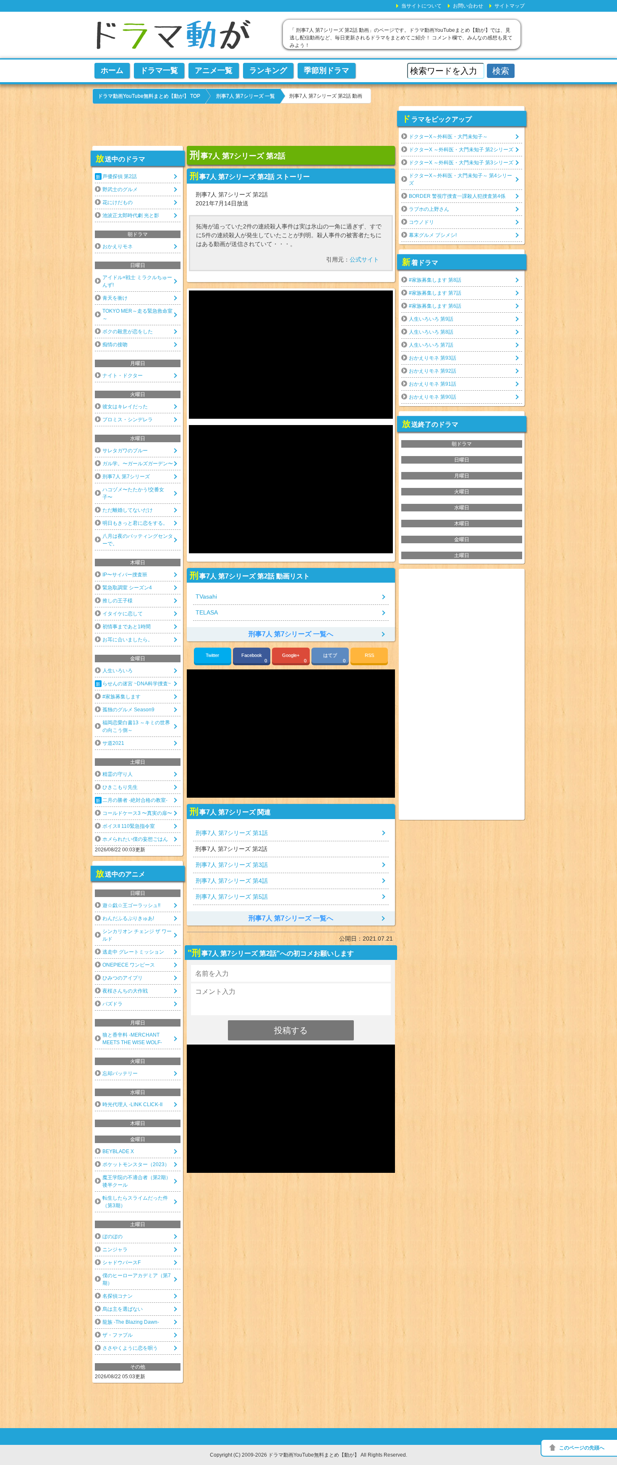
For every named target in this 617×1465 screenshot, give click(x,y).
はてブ (334, 658)
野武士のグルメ (120, 189)
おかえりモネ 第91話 (432, 384)
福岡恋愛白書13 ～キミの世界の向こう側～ (136, 726)
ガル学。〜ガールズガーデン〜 (137, 464)
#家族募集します (121, 697)
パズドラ (112, 1004)
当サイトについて (421, 6)
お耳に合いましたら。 (127, 640)
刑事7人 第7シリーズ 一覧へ (290, 634)
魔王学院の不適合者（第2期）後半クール (136, 1181)
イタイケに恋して (122, 614)
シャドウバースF (121, 1262)
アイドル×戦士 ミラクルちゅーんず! (137, 281)
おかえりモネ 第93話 (432, 358)
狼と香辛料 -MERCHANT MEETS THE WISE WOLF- (132, 1038)
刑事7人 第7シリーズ (126, 477)
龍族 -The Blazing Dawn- (130, 1322)
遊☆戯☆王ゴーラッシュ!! (131, 905)
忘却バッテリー (120, 1073)
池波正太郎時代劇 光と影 (130, 215)
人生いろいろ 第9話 (431, 319)
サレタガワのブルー (125, 451)
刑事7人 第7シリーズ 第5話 (232, 896)
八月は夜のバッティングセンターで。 (137, 540)
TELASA (207, 612)
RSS (369, 655)
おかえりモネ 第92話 (432, 371)
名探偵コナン (117, 1296)
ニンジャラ (115, 1249)
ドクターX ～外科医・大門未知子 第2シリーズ (461, 150)
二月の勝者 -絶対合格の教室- (134, 800)
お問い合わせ (468, 6)
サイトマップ (509, 6)
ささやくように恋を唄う (130, 1348)
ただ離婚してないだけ (127, 510)
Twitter (212, 655)
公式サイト (364, 259)
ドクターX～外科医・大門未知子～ (448, 137)
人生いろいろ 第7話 (431, 345)
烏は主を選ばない (122, 1309)
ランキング (268, 70)
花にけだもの (117, 202)
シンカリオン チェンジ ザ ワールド (137, 935)
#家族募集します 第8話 (435, 280)
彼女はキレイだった (125, 407)
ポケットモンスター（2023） (136, 1164)
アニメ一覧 (214, 70)
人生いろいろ (117, 671)
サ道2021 (113, 743)
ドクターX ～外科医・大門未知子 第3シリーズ (461, 163)
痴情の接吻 (115, 344)
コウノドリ (421, 222)
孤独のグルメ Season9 (128, 710)
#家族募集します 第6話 (435, 306)
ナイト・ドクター (122, 376)
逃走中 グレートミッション (133, 952)
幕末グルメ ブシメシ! (433, 235)
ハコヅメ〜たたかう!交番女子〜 (133, 493)
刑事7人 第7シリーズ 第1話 (232, 833)
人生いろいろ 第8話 (431, 332)
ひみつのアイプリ (122, 978)
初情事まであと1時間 (126, 627)
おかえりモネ (117, 246)
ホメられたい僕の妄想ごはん (135, 839)
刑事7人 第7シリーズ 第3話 (232, 864)
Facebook (254, 658)
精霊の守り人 (117, 774)
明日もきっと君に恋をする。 (135, 523)
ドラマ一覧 (159, 70)
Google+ (294, 658)
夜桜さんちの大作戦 (125, 991)
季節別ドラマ (326, 70)
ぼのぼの (112, 1236)
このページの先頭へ (581, 1448)
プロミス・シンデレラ (127, 420)
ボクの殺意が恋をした (127, 331)
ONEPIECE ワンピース (128, 965)
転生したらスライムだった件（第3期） (135, 1201)
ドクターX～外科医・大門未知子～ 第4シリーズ (460, 179)
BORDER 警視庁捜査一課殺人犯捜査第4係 (457, 196)
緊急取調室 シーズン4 (127, 588)
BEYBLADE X (118, 1151)
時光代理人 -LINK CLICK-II (132, 1104)
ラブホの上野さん (429, 209)
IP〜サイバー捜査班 (124, 575)
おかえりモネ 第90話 (432, 397)
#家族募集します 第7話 (435, 293)
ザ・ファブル (117, 1335)
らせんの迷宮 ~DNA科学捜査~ (136, 684)
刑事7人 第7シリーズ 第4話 (232, 880)
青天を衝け (115, 298)
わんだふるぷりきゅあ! (128, 918)
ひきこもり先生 (120, 787)
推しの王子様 (117, 601)
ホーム (112, 70)
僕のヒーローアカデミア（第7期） (136, 1279)
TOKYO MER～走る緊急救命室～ (137, 315)
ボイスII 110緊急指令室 (128, 826)
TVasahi (206, 596)
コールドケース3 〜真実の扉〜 (137, 813)
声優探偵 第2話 (119, 176)
